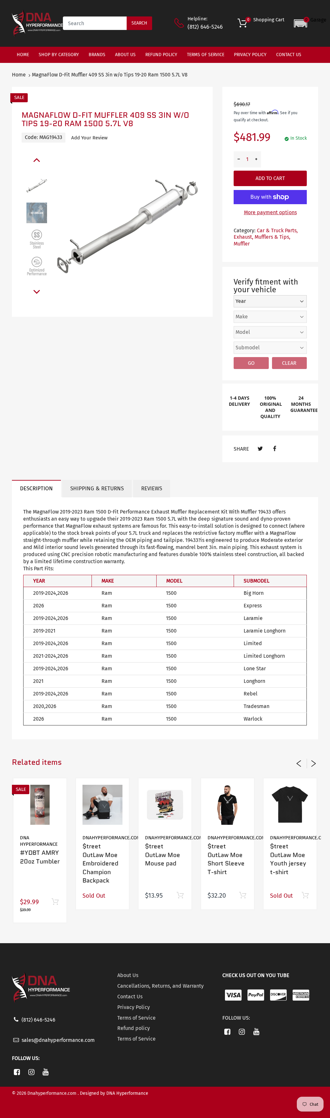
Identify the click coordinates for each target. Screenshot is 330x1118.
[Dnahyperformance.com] (37, 23)
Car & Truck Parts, (277, 230)
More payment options (270, 212)
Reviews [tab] (151, 488)
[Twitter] (260, 449)
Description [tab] (36, 488)
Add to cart (270, 178)
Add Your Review (89, 138)
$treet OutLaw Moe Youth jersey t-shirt (288, 859)
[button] (310, 23)
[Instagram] (31, 1072)
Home (19, 75)
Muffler (242, 244)
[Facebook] (275, 449)
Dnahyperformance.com (111, 838)
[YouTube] (46, 1072)
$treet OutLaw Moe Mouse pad (162, 855)
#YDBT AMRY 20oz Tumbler (40, 857)
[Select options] (243, 895)
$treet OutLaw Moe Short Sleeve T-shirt (226, 859)
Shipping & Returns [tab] (97, 488)
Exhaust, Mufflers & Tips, (262, 237)
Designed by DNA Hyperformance (114, 1093)
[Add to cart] (55, 902)
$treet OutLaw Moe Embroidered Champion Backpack (100, 863)
